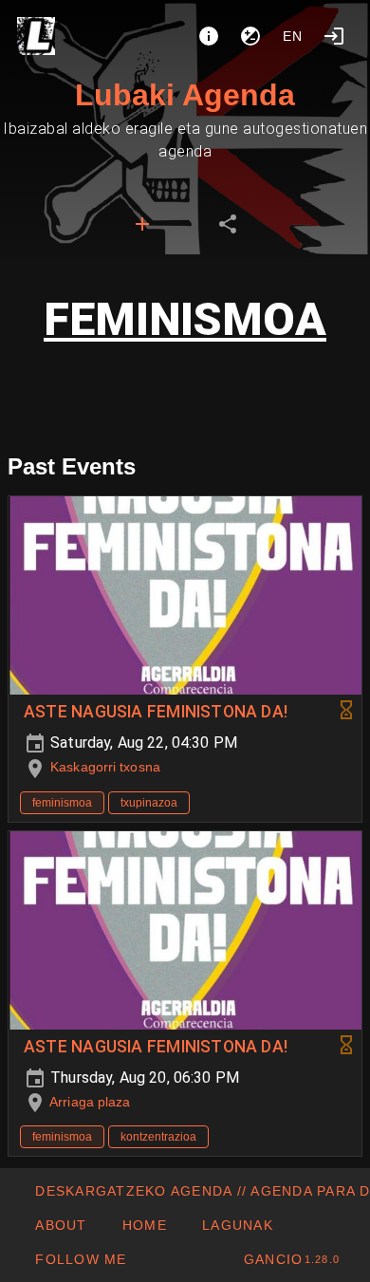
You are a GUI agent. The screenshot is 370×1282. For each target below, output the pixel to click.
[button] (237, 1225)
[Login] (334, 36)
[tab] (142, 224)
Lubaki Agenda (185, 95)
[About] (209, 36)
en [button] (293, 36)
